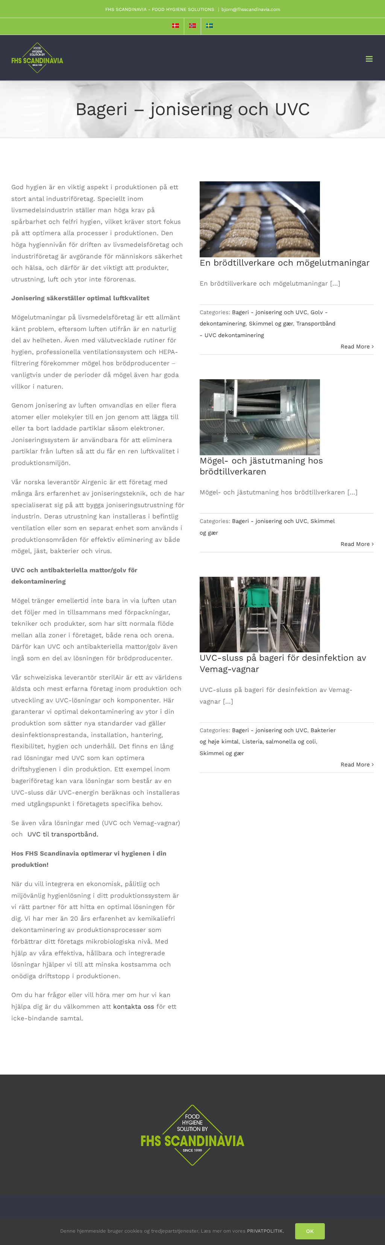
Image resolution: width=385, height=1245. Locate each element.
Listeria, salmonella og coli (279, 741)
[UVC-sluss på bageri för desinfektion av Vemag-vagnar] (260, 615)
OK (310, 1231)
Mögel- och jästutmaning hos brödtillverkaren (260, 406)
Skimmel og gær (271, 323)
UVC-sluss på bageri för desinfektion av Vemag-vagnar (260, 604)
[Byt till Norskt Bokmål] (192, 26)
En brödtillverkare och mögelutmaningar (260, 208)
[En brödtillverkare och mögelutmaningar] (260, 219)
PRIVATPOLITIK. (265, 1231)
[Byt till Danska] (175, 26)
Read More (355, 346)
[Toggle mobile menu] (370, 59)
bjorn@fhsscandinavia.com (250, 9)
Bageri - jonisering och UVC (269, 312)
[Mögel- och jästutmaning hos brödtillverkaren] (260, 417)
